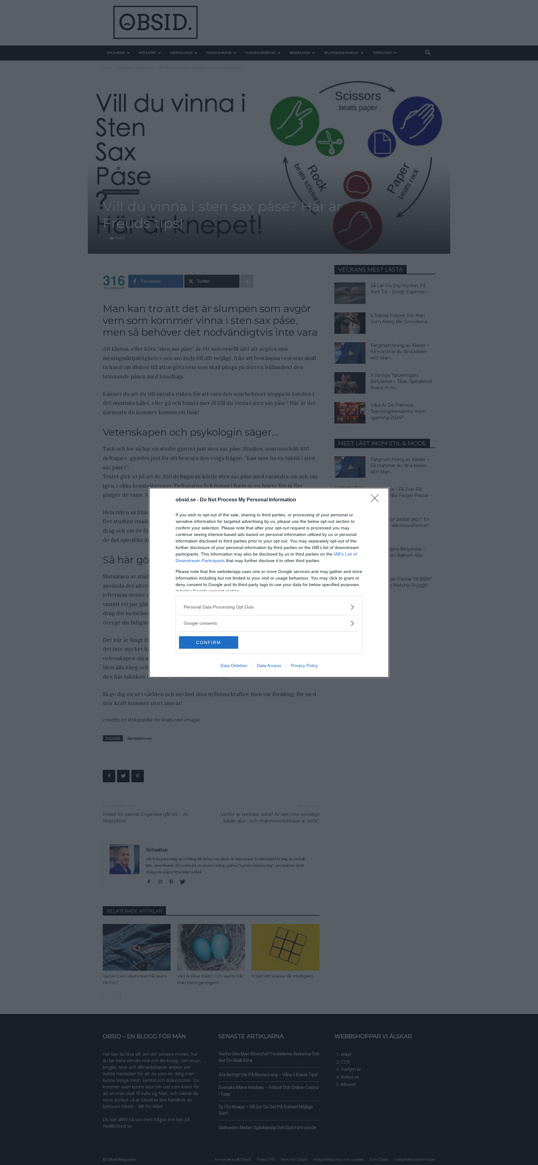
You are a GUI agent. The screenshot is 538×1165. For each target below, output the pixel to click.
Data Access (269, 665)
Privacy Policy (304, 665)
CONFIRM (208, 642)
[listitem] (269, 607)
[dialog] (269, 582)
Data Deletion (233, 665)
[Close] (377, 500)
